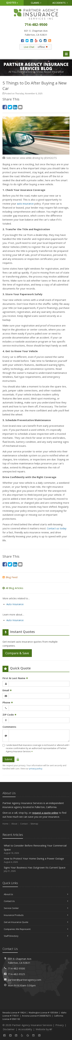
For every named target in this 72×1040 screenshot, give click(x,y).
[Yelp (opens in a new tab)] (36, 40)
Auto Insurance (15, 604)
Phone (8, 702)
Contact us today (56, 528)
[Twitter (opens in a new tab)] (27, 40)
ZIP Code (10, 714)
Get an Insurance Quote (16, 922)
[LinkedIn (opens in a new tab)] (31, 40)
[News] (49, 40)
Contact (24, 823)
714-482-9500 (16, 968)
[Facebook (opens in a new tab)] (22, 40)
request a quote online (45, 812)
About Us (8, 894)
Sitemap (34, 823)
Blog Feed (11, 577)
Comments (9, 726)
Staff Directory (11, 935)
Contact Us (9, 901)
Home (5, 823)
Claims (35, 2)
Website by (44, 1029)
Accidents (59, 2)
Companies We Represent (17, 929)
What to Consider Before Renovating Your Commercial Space (35, 849)
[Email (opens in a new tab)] (20, 107)
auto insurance (25, 203)
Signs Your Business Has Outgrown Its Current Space (34, 869)
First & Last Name (15, 678)
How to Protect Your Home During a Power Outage (34, 860)
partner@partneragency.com (24, 979)
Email (7, 690)
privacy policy (35, 768)
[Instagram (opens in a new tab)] (45, 40)
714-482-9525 (16, 974)
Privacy (59, 1025)
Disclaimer (9, 1029)
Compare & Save (17, 653)
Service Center (11, 908)
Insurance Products (14, 915)
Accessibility (25, 1029)
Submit (8, 759)
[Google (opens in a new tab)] (40, 40)
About (14, 823)
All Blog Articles (14, 588)
